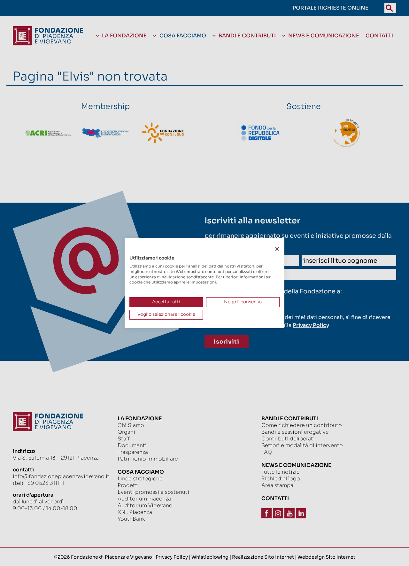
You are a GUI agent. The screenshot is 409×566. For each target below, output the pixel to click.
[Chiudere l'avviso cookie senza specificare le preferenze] (277, 249)
